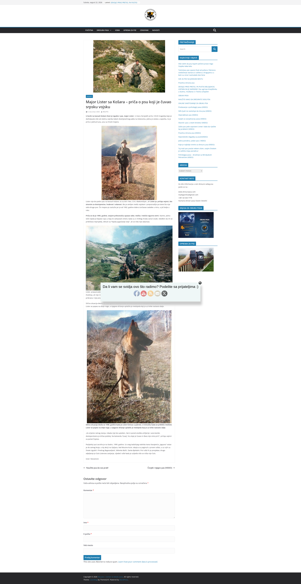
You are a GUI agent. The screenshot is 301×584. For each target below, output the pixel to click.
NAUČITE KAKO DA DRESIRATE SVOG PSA (194, 99)
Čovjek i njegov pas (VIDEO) (160, 468)
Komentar (88, 490)
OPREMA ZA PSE (129, 30)
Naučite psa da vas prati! (97, 468)
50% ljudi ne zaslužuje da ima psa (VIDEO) (194, 111)
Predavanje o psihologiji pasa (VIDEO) (193, 107)
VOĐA (117, 30)
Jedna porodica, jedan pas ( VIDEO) (192, 141)
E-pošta (87, 534)
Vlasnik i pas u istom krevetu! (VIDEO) (193, 123)
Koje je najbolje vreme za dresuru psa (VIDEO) (196, 144)
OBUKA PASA (183, 95)
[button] (110, 30)
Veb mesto (88, 545)
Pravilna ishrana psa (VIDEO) (189, 133)
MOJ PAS (105, 112)
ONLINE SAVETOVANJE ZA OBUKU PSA (193, 103)
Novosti (156, 30)
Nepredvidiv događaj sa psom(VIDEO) (193, 137)
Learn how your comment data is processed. (138, 561)
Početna (89, 30)
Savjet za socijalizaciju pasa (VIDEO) (192, 119)
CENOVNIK (144, 30)
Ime (85, 522)
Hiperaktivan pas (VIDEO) (188, 115)
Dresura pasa (103, 30)
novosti (89, 96)
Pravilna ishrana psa (119, 2)
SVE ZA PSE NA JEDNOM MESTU (190, 79)
